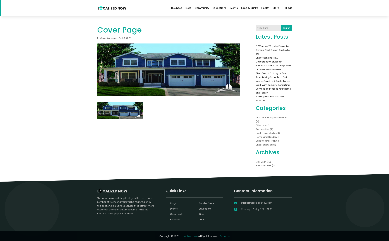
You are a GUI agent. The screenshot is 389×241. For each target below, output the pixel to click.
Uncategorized (264, 144)
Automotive (262, 129)
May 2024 (261, 161)
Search (286, 27)
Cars (188, 8)
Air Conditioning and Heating (272, 117)
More (276, 8)
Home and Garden (266, 137)
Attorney (261, 125)
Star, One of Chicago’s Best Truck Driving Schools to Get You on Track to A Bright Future (273, 77)
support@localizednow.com (256, 202)
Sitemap (225, 236)
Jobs (202, 219)
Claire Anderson (108, 38)
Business (176, 8)
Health (265, 8)
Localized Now (190, 236)
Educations (219, 8)
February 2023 (263, 165)
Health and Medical (266, 133)
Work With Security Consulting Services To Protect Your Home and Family (273, 88)
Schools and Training (267, 140)
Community (202, 8)
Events (234, 8)
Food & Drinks (249, 8)
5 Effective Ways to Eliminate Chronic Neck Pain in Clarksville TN (273, 50)
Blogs (288, 8)
